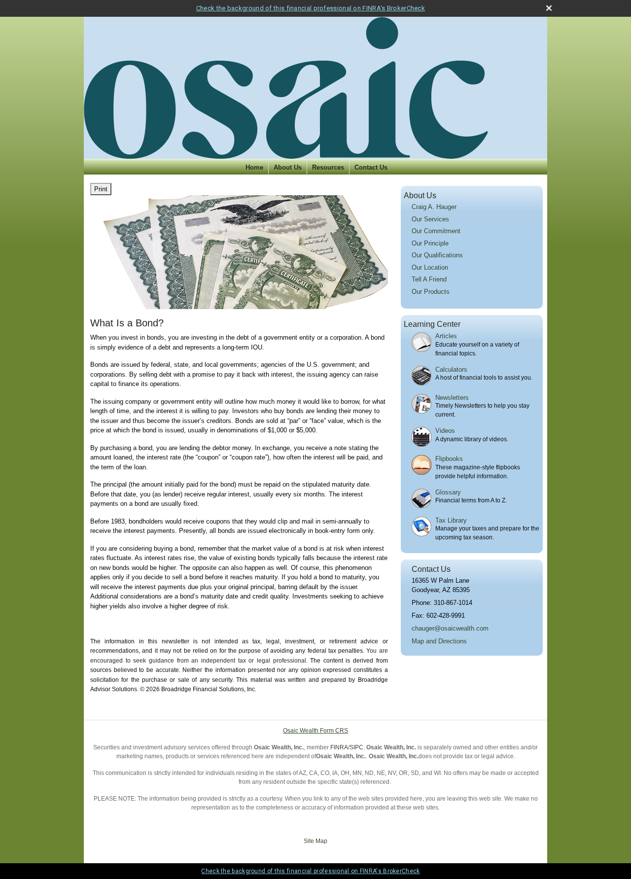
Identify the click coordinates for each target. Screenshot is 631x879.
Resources (328, 167)
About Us (288, 167)
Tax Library (451, 520)
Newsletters (452, 397)
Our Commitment (436, 231)
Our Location (430, 267)
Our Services (430, 219)
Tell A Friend (429, 279)
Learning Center (432, 324)
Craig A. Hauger (434, 207)
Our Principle (430, 243)
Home (254, 167)
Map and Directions (439, 641)
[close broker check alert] (549, 8)
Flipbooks (449, 458)
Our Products (431, 291)
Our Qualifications (437, 255)
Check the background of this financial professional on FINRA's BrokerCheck (310, 8)
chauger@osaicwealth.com (450, 628)
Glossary (448, 492)
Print (100, 189)
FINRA (339, 747)
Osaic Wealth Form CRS (315, 730)
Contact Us (370, 167)
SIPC (356, 747)
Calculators (451, 369)
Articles (446, 336)
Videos (445, 430)
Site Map (315, 841)
